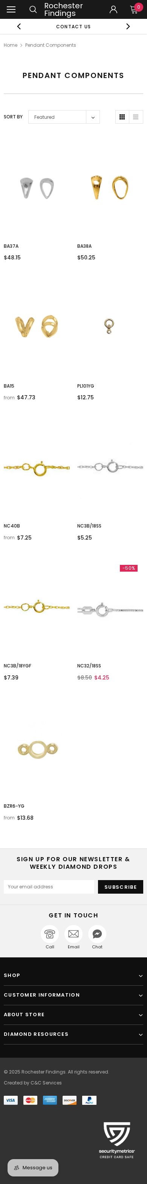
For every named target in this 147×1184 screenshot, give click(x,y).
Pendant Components (50, 45)
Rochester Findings (63, 9)
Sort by (13, 116)
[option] (73, 26)
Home (10, 45)
